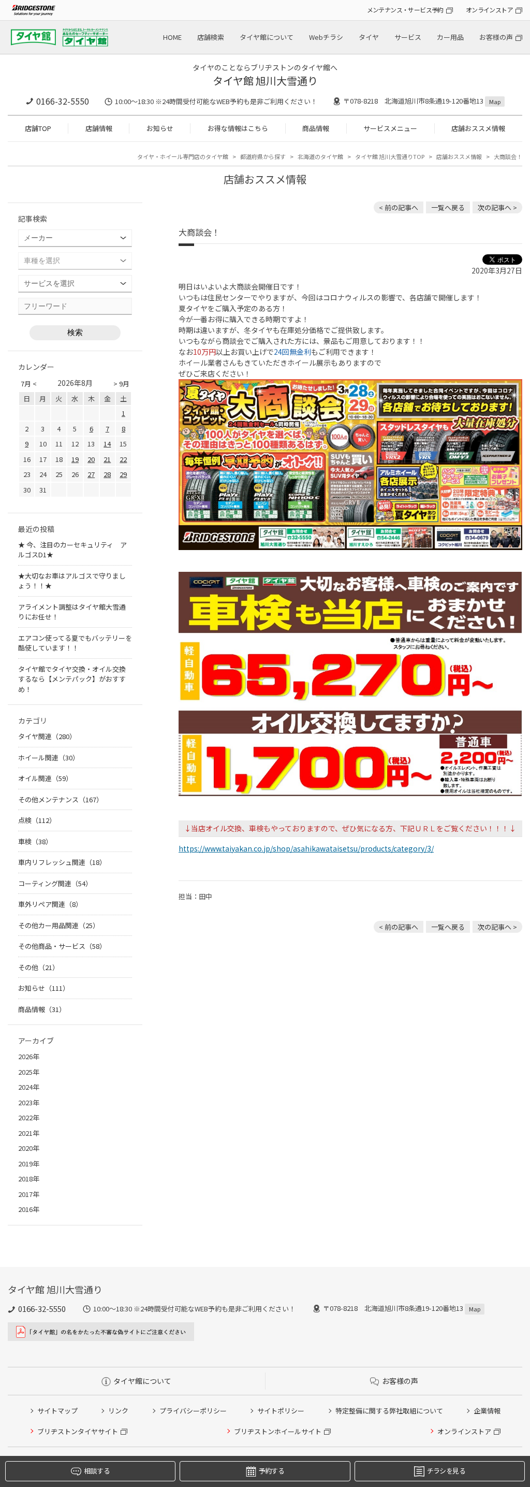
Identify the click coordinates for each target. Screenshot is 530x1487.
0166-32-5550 (62, 101)
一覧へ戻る (448, 207)
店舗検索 (210, 37)
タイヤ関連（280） (47, 736)
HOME (172, 37)
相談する (96, 1471)
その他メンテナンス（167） (60, 799)
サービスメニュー (390, 128)
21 (107, 459)
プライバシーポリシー (193, 1411)
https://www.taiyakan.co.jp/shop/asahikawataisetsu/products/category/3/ (306, 848)
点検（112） (37, 820)
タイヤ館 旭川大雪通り (265, 80)
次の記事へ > (497, 207)
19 (75, 459)
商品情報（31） (42, 1009)
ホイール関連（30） (48, 757)
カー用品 (450, 37)
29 (123, 474)
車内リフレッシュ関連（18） (62, 862)
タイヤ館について (266, 37)
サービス (407, 37)
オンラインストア (489, 9)
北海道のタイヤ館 (320, 156)
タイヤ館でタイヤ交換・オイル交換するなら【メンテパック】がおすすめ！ (72, 679)
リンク (118, 1411)
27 (91, 474)
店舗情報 (98, 128)
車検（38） (35, 841)
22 (123, 459)
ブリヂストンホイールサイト (277, 1431)
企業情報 (487, 1411)
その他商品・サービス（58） (62, 946)
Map (494, 101)
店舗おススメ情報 (478, 128)
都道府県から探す (263, 156)
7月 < (29, 383)
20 (91, 459)
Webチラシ (326, 37)
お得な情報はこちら (238, 128)
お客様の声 (496, 37)
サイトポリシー (280, 1411)
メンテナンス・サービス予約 (405, 9)
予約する (271, 1471)
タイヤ (369, 37)
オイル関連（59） (45, 778)
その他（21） (38, 967)
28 (107, 474)
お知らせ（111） (43, 988)
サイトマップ (57, 1411)
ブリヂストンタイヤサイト (77, 1431)
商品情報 (315, 128)
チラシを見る (446, 1471)
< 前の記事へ (398, 207)
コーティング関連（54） (55, 883)
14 (107, 444)
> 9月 (121, 383)
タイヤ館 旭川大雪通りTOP (389, 156)
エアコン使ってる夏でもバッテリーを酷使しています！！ (75, 643)
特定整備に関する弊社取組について (389, 1411)
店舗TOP (38, 128)
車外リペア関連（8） (50, 904)
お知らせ (159, 128)
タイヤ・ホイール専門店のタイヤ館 (182, 156)
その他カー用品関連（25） (58, 925)
